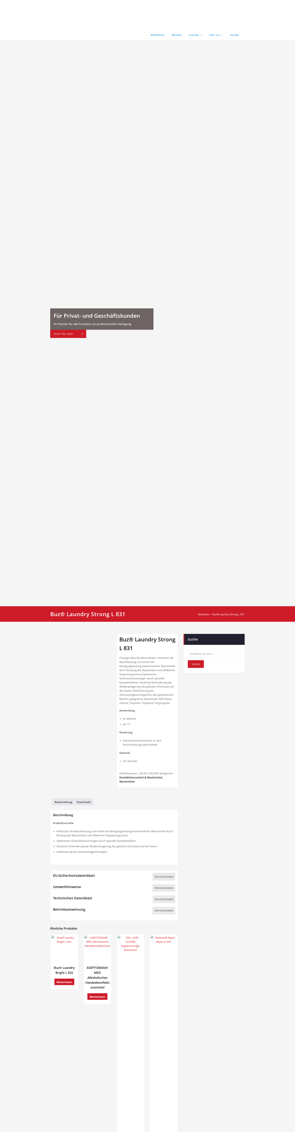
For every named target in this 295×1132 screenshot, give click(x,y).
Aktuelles (177, 35)
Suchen (196, 664)
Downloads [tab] (84, 802)
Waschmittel (127, 781)
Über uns (214, 35)
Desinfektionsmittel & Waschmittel (140, 777)
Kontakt (234, 35)
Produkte (194, 35)
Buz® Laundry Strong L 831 (228, 614)
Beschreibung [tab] (63, 802)
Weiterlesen (64, 982)
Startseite (203, 614)
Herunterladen (164, 877)
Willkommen (158, 35)
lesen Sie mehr (63, 333)
